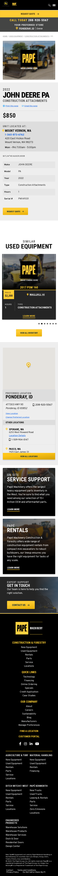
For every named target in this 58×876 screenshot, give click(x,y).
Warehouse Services (16, 835)
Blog (29, 717)
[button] (29, 13)
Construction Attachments (37, 36)
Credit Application (29, 692)
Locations (29, 666)
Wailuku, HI (37, 294)
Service (29, 662)
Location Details (17, 435)
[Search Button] (49, 6)
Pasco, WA (15, 448)
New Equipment (29, 647)
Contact (9, 870)
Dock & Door (12, 838)
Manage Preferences (29, 725)
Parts (29, 658)
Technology (29, 677)
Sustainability (29, 714)
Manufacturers (29, 721)
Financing (29, 680)
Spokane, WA (16, 429)
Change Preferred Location (17, 417)
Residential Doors (15, 842)
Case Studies (29, 695)
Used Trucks (36, 794)
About (29, 706)
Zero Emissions (37, 809)
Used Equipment (16, 36)
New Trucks (36, 790)
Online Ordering (29, 684)
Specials (29, 688)
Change (39, 28)
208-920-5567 (38, 20)
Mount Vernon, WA (18, 130)
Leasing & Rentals (39, 798)
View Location (12, 413)
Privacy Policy (12, 872)
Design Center (13, 846)
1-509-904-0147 (20, 439)
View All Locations (29, 456)
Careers (29, 710)
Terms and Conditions (26, 870)
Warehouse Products (16, 831)
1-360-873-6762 (14, 134)
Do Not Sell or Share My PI (34, 872)
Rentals (29, 655)
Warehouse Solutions (16, 827)
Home (5, 36)
